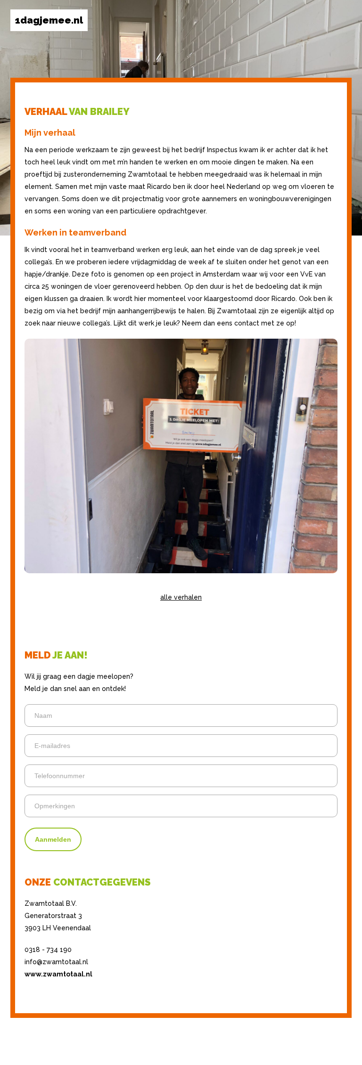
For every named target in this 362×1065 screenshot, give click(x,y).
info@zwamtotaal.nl (56, 962)
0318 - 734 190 (48, 949)
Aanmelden (53, 839)
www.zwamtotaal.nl (58, 974)
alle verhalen (181, 597)
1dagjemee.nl (49, 20)
